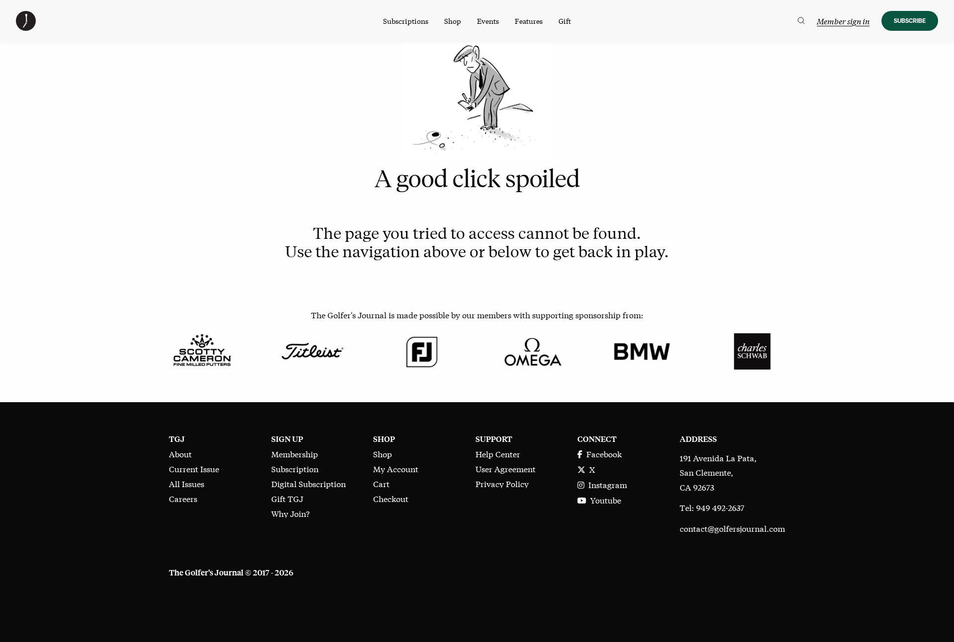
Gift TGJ (287, 498)
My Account (395, 468)
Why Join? (290, 513)
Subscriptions (405, 21)
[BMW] (642, 350)
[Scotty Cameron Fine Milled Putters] (202, 350)
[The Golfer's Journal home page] (26, 27)
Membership (294, 453)
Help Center (498, 453)
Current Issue (194, 468)
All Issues (186, 483)
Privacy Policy (502, 483)
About (180, 453)
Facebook (602, 453)
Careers (183, 498)
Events (488, 21)
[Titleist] (312, 350)
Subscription (294, 468)
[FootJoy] (422, 350)
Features (529, 21)
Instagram (605, 484)
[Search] (801, 21)
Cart (381, 483)
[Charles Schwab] (752, 350)
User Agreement (506, 468)
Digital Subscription (308, 483)
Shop (452, 21)
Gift (564, 21)
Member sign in (843, 21)
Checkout (390, 498)
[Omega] (532, 350)
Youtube (603, 499)
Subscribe (910, 20)
